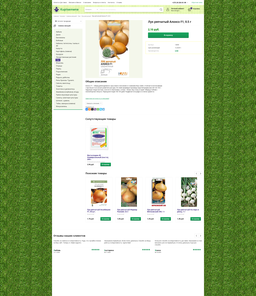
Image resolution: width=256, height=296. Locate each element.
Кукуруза (59, 54)
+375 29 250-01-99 (179, 2)
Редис (58, 74)
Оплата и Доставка (60, 2)
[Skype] (101, 109)
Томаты (59, 86)
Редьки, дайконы (63, 77)
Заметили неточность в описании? (97, 98)
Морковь (59, 63)
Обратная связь (197, 2)
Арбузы (59, 32)
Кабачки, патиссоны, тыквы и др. (67, 44)
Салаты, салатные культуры (67, 98)
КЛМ (176, 51)
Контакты (111, 2)
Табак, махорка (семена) (65, 103)
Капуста (59, 48)
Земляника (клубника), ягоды (67, 92)
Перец (58, 69)
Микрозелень (61, 106)
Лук (57, 60)
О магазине (87, 2)
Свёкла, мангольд (63, 83)
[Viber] (95, 109)
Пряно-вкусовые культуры (66, 95)
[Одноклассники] (89, 109)
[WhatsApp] (98, 109)
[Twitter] (92, 109)
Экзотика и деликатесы (65, 89)
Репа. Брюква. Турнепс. (65, 80)
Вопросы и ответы (99, 2)
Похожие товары (96, 173)
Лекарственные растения (66, 57)
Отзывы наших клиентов (69, 235)
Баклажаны (60, 37)
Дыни (58, 35)
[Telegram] (103, 109)
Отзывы (119, 2)
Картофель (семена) (64, 51)
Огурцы (59, 66)
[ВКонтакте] (87, 109)
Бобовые (59, 40)
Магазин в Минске (75, 2)
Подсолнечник (62, 72)
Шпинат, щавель (63, 100)
